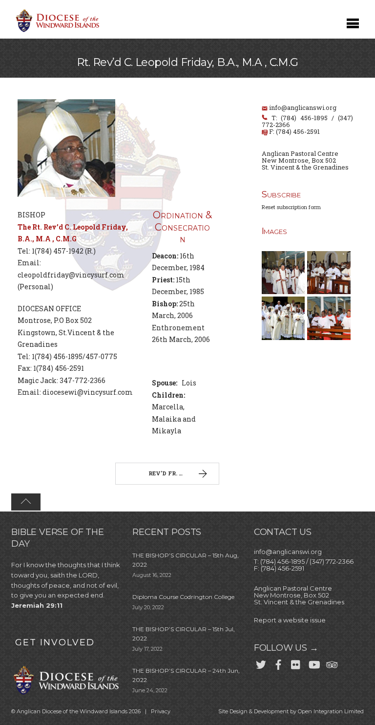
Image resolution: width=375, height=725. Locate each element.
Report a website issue (290, 620)
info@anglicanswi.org (302, 107)
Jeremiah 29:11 (36, 605)
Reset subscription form (291, 207)
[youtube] (313, 663)
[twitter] (261, 663)
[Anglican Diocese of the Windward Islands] (56, 31)
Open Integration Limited (331, 711)
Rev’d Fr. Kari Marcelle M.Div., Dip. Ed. (183, 473)
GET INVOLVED (55, 642)
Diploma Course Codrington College (183, 596)
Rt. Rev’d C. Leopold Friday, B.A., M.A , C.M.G (187, 62)
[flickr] (296, 663)
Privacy (160, 711)
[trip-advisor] (331, 663)
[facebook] (278, 663)
